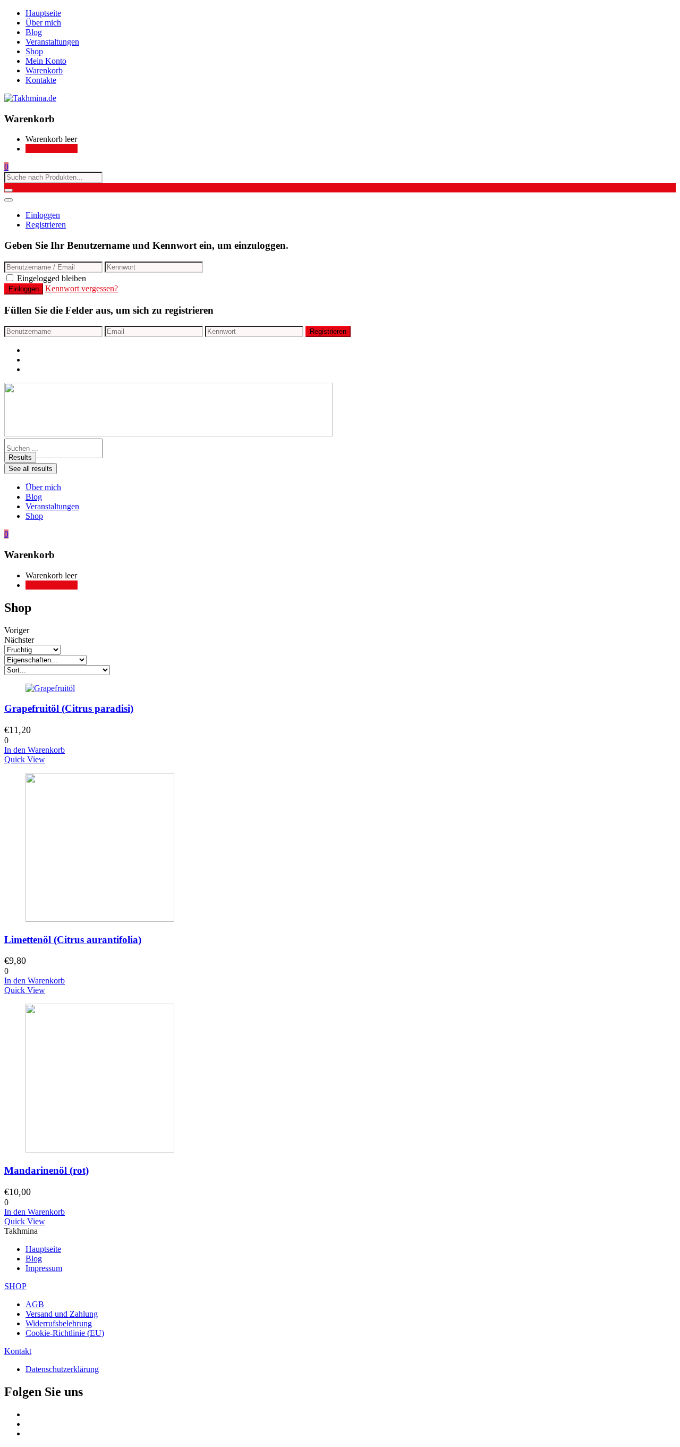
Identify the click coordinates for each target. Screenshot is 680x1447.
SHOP (15, 1286)
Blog (34, 32)
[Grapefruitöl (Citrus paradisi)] (50, 688)
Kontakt (17, 1351)
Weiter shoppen (52, 148)
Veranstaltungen (52, 41)
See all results (30, 469)
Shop (34, 51)
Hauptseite (43, 13)
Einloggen (43, 215)
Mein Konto (46, 60)
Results (20, 457)
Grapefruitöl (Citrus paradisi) (68, 708)
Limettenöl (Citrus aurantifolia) (72, 939)
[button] (6, 166)
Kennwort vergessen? (81, 288)
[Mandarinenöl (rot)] (100, 1149)
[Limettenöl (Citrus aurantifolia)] (100, 918)
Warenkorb (44, 70)
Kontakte (41, 80)
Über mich (43, 22)
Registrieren (46, 224)
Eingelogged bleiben (51, 278)
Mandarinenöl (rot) (46, 1170)
